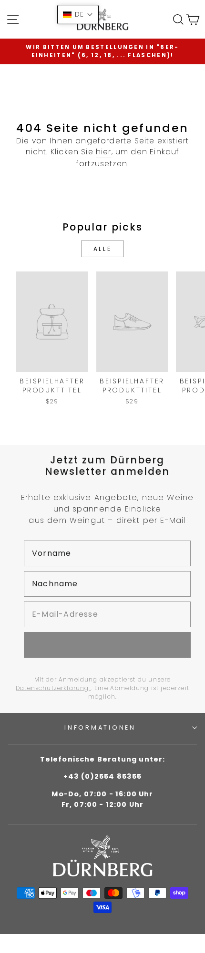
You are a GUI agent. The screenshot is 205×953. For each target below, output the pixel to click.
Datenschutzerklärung (53, 688)
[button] (78, 14)
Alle (102, 249)
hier (104, 152)
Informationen (100, 727)
